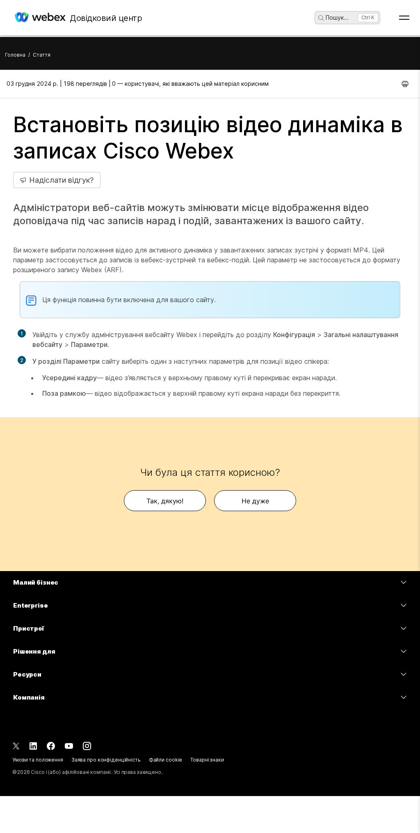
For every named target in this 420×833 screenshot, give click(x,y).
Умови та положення (37, 760)
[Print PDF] (405, 83)
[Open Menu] (404, 17)
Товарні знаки (207, 760)
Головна (15, 55)
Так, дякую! (164, 501)
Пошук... (337, 17)
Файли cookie (166, 760)
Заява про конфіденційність (106, 760)
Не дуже (255, 501)
